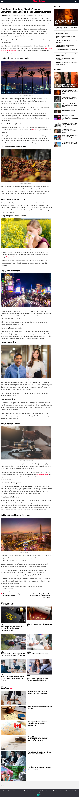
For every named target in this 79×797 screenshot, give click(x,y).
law (16, 586)
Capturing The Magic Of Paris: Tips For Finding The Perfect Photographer (69, 125)
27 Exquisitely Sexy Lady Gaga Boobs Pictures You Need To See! (65, 45)
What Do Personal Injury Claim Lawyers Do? (39, 625)
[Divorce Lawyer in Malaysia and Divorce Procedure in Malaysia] (13, 698)
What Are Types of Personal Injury (37, 654)
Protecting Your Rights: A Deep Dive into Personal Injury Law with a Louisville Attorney (12, 628)
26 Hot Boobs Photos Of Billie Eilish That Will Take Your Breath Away (70, 92)
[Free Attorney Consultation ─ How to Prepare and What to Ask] (13, 758)
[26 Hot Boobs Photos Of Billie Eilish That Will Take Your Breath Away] (66, 17)
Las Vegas (11, 586)
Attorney (4, 586)
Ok (38, 794)
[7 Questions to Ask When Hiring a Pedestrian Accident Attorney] (39, 666)
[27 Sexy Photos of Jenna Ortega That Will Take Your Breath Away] (66, 80)
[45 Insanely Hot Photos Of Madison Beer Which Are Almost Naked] (57, 105)
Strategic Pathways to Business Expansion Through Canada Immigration (38, 723)
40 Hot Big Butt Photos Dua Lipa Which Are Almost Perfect (69, 97)
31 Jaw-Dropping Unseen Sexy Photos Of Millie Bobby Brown (69, 143)
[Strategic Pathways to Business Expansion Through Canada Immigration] (13, 728)
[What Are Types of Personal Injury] (39, 642)
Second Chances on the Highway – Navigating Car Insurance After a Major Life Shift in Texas (39, 738)
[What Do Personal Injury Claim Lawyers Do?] (39, 613)
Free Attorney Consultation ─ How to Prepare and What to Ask (39, 753)
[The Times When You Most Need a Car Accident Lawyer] (13, 773)
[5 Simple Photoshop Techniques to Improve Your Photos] (57, 131)
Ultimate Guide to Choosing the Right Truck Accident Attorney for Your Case (13, 655)
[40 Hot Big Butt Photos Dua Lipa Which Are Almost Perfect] (57, 99)
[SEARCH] (77, 1)
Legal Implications (24, 586)
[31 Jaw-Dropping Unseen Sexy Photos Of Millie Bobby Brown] (57, 144)
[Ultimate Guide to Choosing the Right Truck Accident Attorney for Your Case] (13, 642)
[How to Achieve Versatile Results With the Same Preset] (57, 111)
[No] (40, 794)
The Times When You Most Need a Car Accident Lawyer (39, 768)
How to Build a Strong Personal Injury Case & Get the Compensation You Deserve (12, 678)
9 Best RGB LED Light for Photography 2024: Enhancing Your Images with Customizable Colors (70, 117)
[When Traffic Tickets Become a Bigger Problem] (13, 713)
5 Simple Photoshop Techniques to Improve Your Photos (69, 131)
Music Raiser (39, 1)
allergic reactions (10, 257)
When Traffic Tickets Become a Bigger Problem (40, 707)
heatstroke (35, 130)
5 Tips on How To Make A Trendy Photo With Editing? (70, 136)
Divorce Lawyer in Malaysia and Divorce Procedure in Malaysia (38, 692)
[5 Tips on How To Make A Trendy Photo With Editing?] (57, 137)
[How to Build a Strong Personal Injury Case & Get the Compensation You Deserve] (13, 666)
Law (2, 624)
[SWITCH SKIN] (75, 1)
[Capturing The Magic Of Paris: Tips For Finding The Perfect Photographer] (57, 125)
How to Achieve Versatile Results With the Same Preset (69, 111)
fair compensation (42, 475)
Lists (29, 651)
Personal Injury (37, 586)
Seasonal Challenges (8, 588)
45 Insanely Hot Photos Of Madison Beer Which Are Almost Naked (66, 32)
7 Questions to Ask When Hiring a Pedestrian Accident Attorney (37, 679)
